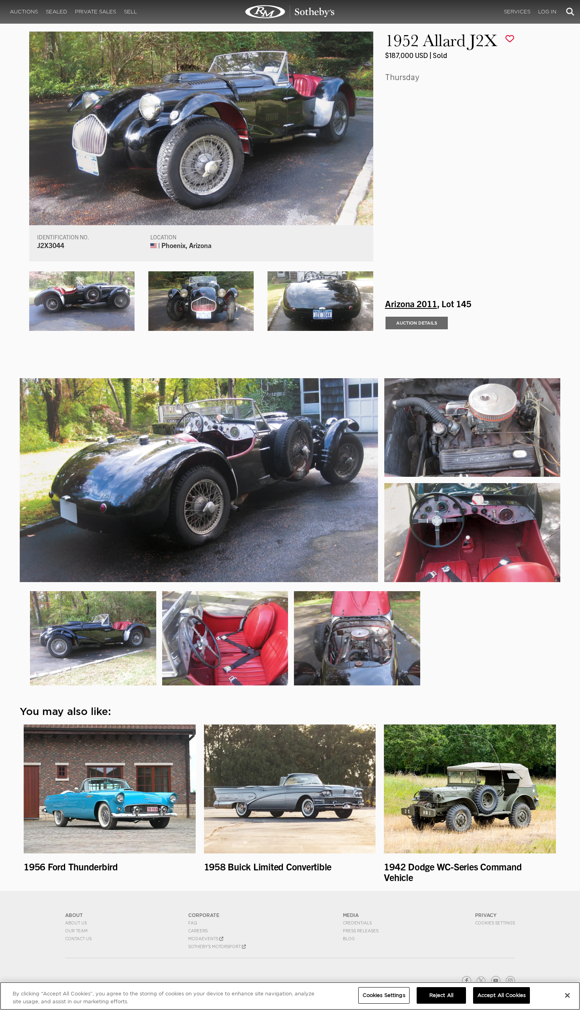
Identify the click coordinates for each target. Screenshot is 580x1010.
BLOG (349, 938)
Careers (198, 930)
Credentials (357, 922)
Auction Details (416, 323)
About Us (76, 922)
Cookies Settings (495, 922)
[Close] (567, 995)
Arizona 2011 (411, 303)
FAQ (192, 922)
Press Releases (360, 930)
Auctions (24, 12)
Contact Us (78, 938)
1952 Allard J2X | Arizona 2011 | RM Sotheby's (290, 12)
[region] (290, 996)
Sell (130, 12)
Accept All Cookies (501, 995)
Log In (547, 12)
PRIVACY (486, 915)
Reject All (441, 995)
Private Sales (95, 12)
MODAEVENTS (203, 938)
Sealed (56, 12)
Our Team (76, 930)
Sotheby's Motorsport (215, 946)
